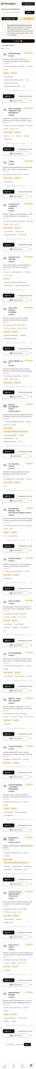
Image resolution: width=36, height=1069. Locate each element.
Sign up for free (29, 4)
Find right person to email (25, 96)
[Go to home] (8, 4)
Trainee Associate (15, 746)
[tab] (10, 18)
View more (6, 63)
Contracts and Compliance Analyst (13, 206)
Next (26, 1044)
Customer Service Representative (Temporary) (15, 894)
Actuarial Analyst (14, 558)
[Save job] (31, 101)
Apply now (8, 96)
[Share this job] (31, 90)
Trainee (11, 161)
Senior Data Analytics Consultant (12, 310)
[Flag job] (28, 90)
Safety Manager (14, 53)
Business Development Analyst (13, 407)
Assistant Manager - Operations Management (15, 787)
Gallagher (11, 56)
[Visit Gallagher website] (5, 54)
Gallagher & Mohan (14, 411)
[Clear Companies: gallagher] (15, 45)
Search (29, 12)
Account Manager (15, 653)
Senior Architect (14, 601)
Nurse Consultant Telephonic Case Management (14, 111)
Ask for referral (16, 100)
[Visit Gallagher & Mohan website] (5, 406)
